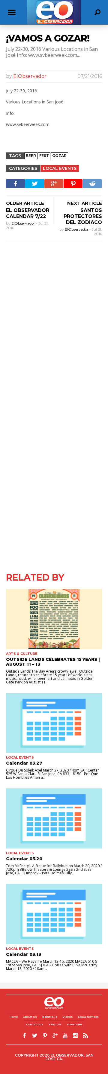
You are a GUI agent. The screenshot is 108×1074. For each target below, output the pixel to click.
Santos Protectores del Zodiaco (83, 216)
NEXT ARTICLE (84, 203)
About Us (30, 1016)
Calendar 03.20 (24, 858)
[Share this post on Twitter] (34, 183)
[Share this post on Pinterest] (73, 183)
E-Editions (49, 1016)
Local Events (59, 168)
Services (55, 1024)
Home (14, 1016)
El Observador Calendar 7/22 (27, 213)
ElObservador (29, 76)
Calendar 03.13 (23, 954)
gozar (59, 155)
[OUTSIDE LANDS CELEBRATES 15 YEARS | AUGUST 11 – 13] (54, 619)
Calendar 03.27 (24, 763)
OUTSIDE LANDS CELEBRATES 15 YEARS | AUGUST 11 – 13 (53, 662)
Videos (68, 1016)
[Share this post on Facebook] (15, 183)
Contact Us (34, 1024)
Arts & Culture (22, 654)
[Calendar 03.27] (54, 723)
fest (44, 155)
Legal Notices (88, 1016)
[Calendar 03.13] (54, 914)
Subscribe (74, 1024)
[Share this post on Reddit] (92, 183)
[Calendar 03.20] (54, 818)
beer (31, 155)
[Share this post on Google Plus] (53, 183)
